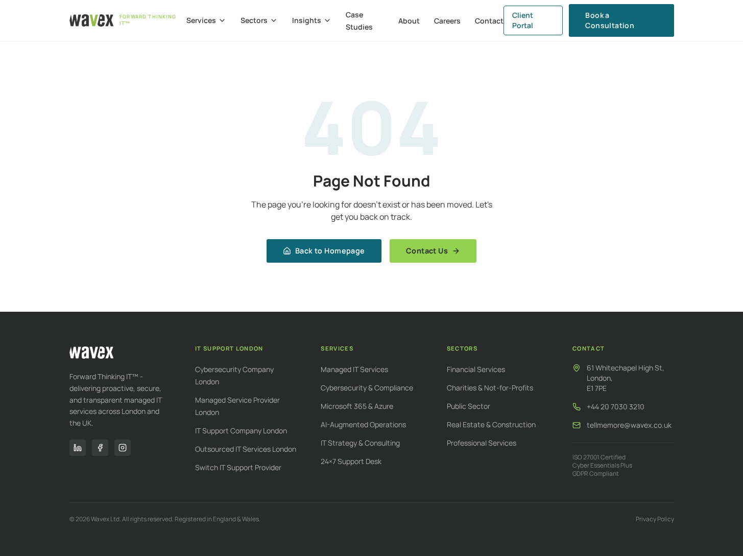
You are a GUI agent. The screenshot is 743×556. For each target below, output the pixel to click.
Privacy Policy (655, 519)
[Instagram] (122, 447)
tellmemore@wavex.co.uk (629, 425)
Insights (306, 20)
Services (201, 20)
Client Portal (522, 20)
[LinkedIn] (77, 447)
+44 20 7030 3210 (615, 406)
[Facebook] (100, 447)
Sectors (254, 20)
